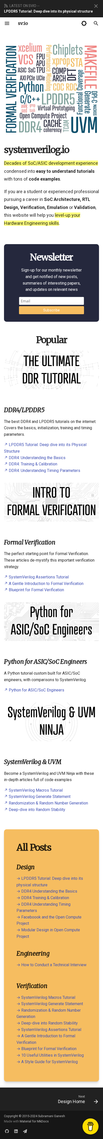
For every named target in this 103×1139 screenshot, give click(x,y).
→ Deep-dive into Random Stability (47, 1023)
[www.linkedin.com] (16, 1131)
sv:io (23, 23)
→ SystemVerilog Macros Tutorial (45, 997)
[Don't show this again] (96, 6)
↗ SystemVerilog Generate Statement (37, 796)
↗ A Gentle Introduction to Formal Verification (44, 583)
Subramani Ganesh (51, 1116)
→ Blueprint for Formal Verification (46, 1048)
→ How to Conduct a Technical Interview (51, 964)
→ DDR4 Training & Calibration (42, 897)
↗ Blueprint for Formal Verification (34, 589)
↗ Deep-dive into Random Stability (34, 809)
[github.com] (7, 1131)
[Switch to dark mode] (84, 23)
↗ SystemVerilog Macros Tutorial (33, 790)
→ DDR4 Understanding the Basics (46, 891)
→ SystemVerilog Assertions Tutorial (48, 1029)
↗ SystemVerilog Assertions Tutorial (36, 577)
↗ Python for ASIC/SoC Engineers (34, 690)
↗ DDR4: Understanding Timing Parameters (42, 470)
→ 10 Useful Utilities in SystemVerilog (50, 1055)
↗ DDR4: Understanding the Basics (35, 457)
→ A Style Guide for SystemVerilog (47, 1061)
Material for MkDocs (34, 1121)
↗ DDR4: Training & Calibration (30, 464)
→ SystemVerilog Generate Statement (49, 1003)
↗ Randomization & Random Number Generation (46, 803)
